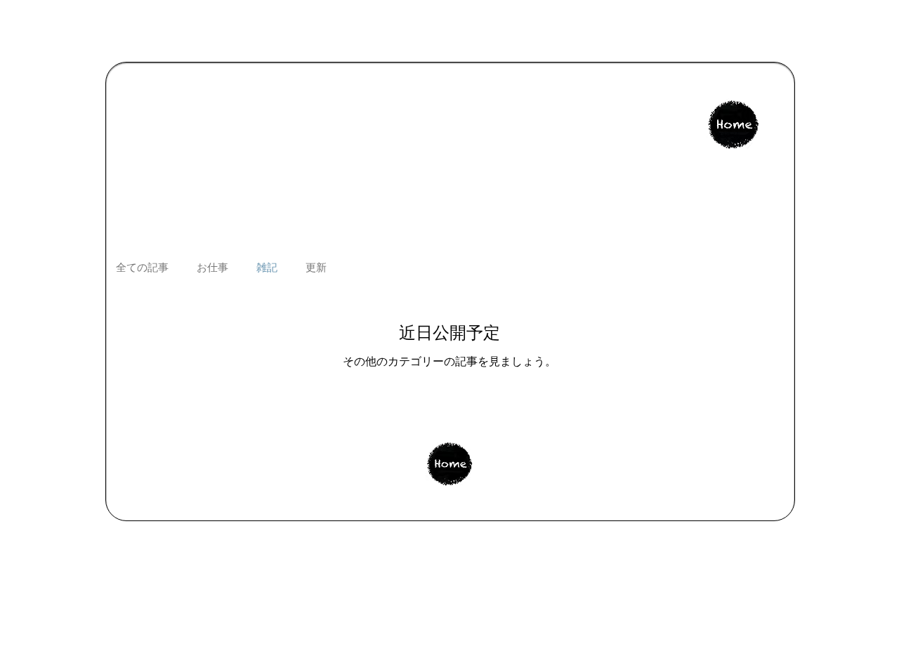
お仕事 (212, 267)
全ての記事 (142, 267)
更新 (316, 267)
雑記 (266, 267)
